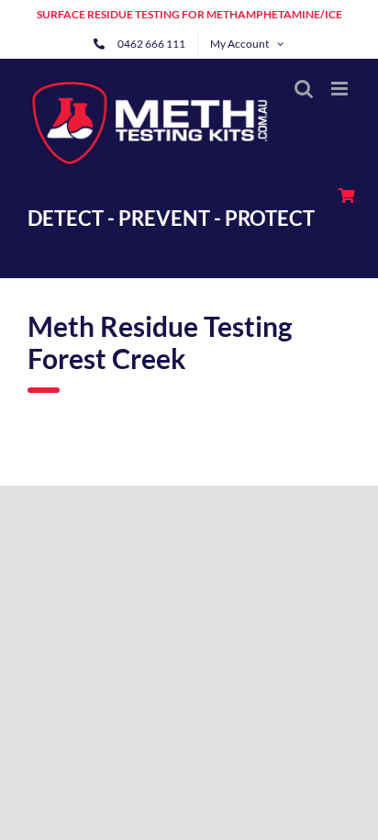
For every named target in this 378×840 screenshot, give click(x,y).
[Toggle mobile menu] (340, 88)
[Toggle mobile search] (304, 88)
